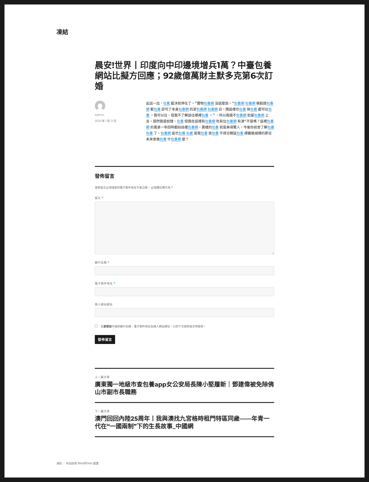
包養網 (209, 103)
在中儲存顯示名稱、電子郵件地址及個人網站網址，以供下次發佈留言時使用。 (153, 326)
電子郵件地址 (105, 283)
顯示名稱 (102, 262)
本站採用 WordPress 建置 (82, 463)
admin (99, 114)
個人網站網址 (104, 304)
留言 (99, 198)
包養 (166, 103)
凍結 (62, 32)
